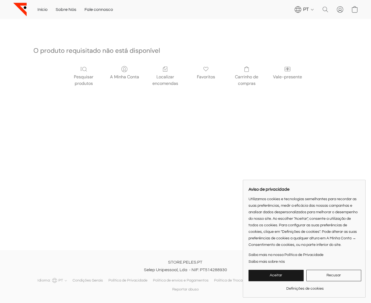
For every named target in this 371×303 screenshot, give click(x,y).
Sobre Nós (66, 9)
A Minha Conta (124, 77)
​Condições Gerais (88, 280)
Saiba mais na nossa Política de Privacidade (286, 255)
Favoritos (206, 77)
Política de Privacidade (127, 280)
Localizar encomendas (165, 80)
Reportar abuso (185, 289)
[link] (305, 286)
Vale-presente (287, 77)
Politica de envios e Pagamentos (181, 280)
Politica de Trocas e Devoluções (241, 280)
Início (42, 9)
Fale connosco (98, 9)
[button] (20, 9)
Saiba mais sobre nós (267, 262)
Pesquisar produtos (83, 80)
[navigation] (304, 9)
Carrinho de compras (246, 80)
